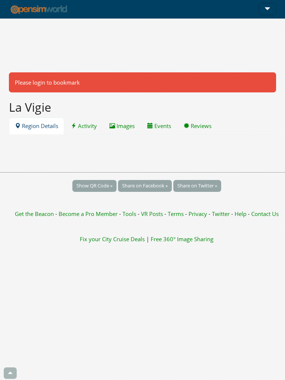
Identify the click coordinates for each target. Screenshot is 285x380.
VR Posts (152, 213)
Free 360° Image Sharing (182, 239)
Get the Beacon (34, 213)
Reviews (200, 126)
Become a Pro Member (89, 213)
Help (240, 213)
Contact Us (265, 213)
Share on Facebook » (145, 185)
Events (162, 126)
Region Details (39, 126)
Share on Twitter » (197, 185)
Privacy (198, 213)
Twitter (221, 213)
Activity (86, 126)
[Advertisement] (142, 45)
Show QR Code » (94, 185)
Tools (130, 213)
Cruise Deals (129, 239)
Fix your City (96, 239)
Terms (176, 213)
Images (125, 126)
